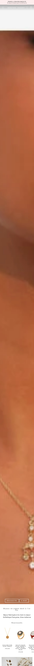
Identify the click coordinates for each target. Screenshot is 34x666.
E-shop (24, 600)
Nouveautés (12, 600)
